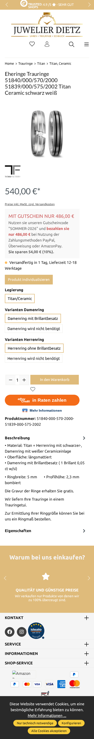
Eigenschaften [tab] (18, 530)
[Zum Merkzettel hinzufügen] (32, 389)
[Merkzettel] (32, 44)
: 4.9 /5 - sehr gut (57, 5)
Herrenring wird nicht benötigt (33, 358)
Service (13, 644)
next (88, 4)
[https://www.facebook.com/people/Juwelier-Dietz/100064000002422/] (9, 632)
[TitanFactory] (12, 171)
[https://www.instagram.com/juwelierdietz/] (22, 632)
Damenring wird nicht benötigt (33, 328)
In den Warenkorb (54, 379)
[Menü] (86, 44)
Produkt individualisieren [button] (29, 279)
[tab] (46, 479)
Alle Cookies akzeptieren (49, 730)
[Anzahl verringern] (10, 380)
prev (7, 4)
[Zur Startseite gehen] (47, 28)
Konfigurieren (71, 723)
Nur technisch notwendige (35, 723)
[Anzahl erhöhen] (24, 380)
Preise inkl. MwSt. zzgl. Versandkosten (30, 204)
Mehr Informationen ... (47, 715)
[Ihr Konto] (47, 44)
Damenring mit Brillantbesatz (33, 318)
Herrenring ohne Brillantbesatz (34, 348)
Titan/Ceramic (20, 298)
